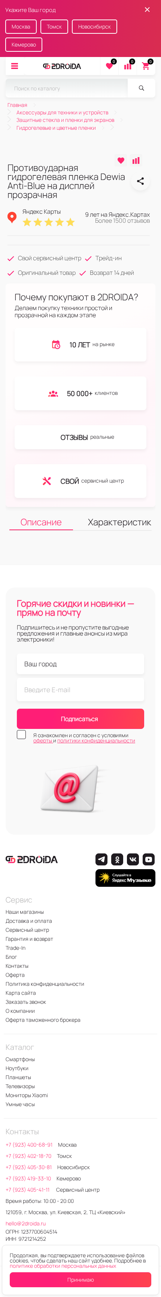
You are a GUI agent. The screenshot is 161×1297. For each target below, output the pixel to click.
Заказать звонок (26, 1001)
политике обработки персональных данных (63, 1265)
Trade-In (15, 947)
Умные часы (20, 1104)
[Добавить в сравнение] (136, 160)
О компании (20, 1010)
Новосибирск (94, 26)
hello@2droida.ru (26, 1223)
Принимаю (80, 1279)
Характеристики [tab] (120, 522)
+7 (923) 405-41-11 (28, 1189)
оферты (43, 740)
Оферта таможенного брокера (43, 1019)
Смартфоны (20, 1059)
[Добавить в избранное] (121, 160)
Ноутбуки (17, 1068)
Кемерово (24, 44)
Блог (11, 956)
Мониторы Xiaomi (27, 1095)
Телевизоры (20, 1086)
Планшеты (18, 1077)
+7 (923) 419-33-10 (28, 1178)
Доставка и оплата (29, 920)
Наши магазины (25, 911)
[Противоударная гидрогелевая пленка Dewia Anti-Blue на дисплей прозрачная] (140, 181)
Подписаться (79, 719)
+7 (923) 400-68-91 (29, 1144)
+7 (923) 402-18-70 (28, 1155)
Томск (54, 26)
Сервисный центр (27, 929)
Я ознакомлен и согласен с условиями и (84, 738)
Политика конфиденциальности (45, 983)
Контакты (17, 965)
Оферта (15, 974)
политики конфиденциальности (96, 740)
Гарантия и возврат (29, 938)
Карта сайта (21, 992)
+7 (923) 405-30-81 (29, 1167)
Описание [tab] (41, 522)
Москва (21, 26)
